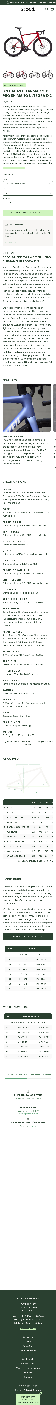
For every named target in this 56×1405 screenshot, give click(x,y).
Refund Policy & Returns (28, 1390)
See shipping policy (28, 1113)
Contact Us (10, 242)
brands (32, 1126)
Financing (28, 1372)
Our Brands (28, 1359)
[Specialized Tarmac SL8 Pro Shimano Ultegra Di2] (8, 74)
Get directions (28, 1328)
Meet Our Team (28, 1350)
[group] (28, 2)
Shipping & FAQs (28, 1385)
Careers (28, 1376)
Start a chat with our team (27, 936)
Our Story (28, 1337)
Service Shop (28, 1363)
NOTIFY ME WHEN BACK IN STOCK (28, 212)
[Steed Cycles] (28, 9)
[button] (46, 9)
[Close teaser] (40, 1393)
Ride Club (28, 1346)
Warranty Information (28, 1368)
